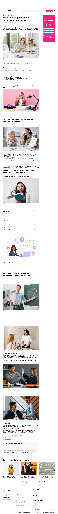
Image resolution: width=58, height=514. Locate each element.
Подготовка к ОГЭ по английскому (20, 501)
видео (22, 428)
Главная (4, 435)
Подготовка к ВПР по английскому (20, 506)
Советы (4, 15)
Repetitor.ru (6, 157)
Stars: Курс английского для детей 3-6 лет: (11, 447)
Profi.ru (5, 154)
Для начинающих (5, 500)
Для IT (3, 501)
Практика (7, 476)
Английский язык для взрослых (6, 498)
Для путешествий (5, 503)
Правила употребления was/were (9, 478)
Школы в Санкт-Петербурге (36, 497)
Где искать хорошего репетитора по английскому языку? (14, 62)
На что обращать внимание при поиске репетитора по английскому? (16, 63)
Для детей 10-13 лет (5, 494)
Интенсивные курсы (5, 504)
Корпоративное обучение (6, 499)
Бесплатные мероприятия (38, 500)
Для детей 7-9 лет (5, 493)
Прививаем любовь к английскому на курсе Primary (25, 450)
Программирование (6, 507)
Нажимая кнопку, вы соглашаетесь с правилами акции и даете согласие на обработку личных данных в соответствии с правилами (49, 36)
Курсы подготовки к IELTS (19, 497)
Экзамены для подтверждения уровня (21, 496)
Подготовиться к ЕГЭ (7, 452)
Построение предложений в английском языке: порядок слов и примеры (46, 478)
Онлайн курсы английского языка (22, 489)
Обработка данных (51, 37)
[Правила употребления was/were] (11, 469)
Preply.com (6, 160)
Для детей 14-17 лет (5, 495)
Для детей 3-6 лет (5, 492)
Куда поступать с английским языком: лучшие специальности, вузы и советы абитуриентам (29, 479)
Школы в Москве (35, 496)
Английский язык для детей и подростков (6, 490)
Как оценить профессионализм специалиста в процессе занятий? (16, 64)
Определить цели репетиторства (10, 60)
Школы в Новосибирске (36, 498)
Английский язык (9, 15)
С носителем (4, 502)
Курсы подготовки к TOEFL (19, 498)
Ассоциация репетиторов (8, 158)
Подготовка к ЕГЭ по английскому (20, 502)
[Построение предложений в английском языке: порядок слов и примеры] (47, 469)
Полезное (4, 476)
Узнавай (7, 435)
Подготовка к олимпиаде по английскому (21, 505)
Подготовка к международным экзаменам (21, 495)
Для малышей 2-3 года (6, 491)
